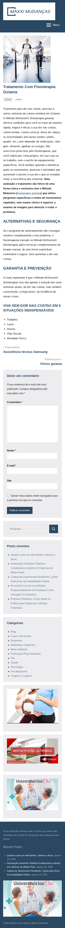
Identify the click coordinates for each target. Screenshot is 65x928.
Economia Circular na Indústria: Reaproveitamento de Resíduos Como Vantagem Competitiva (32, 590)
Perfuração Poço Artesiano (26, 653)
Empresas (16, 640)
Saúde (8, 99)
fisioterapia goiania (29, 193)
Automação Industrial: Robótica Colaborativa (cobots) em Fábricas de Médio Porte (32, 568)
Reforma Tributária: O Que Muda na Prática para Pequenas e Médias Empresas (30, 603)
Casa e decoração (21, 636)
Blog (13, 631)
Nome (11, 450)
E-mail (11, 465)
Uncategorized (19, 671)
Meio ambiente (19, 649)
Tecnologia (17, 667)
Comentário (15, 402)
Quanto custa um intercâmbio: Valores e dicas (30, 855)
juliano (18, 99)
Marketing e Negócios (23, 645)
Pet (13, 658)
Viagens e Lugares (21, 675)
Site (9, 480)
